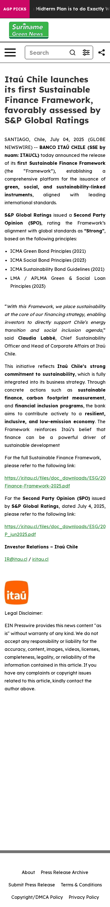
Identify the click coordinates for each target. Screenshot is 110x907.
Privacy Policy (84, 897)
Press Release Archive (64, 872)
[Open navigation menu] (10, 52)
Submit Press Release (31, 885)
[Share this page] (101, 52)
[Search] (72, 52)
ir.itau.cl (40, 559)
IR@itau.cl (16, 559)
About (28, 872)
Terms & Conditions (81, 885)
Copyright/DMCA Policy (37, 897)
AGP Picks (14, 9)
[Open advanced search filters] (86, 52)
